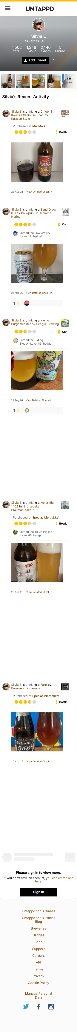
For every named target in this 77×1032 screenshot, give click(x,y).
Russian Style (20, 118)
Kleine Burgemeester (30, 322)
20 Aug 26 (17, 592)
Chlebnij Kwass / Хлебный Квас (31, 113)
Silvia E (16, 111)
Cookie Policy (38, 983)
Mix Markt (39, 126)
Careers (38, 955)
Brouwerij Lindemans (26, 688)
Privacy (38, 976)
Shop (39, 942)
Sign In (38, 892)
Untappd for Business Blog (38, 920)
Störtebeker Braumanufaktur (26, 508)
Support (38, 949)
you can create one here (54, 879)
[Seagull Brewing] (26, 410)
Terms (38, 969)
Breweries (38, 928)
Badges (38, 935)
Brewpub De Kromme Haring (31, 214)
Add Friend (37, 60)
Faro (44, 684)
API (38, 962)
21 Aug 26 (17, 293)
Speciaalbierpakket (45, 517)
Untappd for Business (38, 911)
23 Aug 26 (17, 191)
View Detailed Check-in (39, 191)
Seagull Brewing (47, 324)
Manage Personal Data (38, 995)
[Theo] (26, 303)
